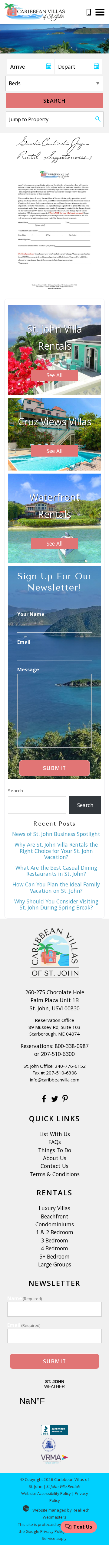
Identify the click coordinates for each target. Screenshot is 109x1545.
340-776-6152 (70, 1066)
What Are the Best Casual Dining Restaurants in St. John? (56, 870)
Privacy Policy (52, 1531)
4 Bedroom (54, 1248)
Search (54, 100)
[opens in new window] (44, 1099)
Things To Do (54, 1150)
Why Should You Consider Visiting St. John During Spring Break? (56, 904)
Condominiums (54, 1224)
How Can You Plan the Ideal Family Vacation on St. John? (56, 887)
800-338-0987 (72, 1046)
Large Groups (54, 1264)
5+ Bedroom (54, 1256)
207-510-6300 (58, 1053)
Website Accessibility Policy (46, 1493)
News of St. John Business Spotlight (56, 834)
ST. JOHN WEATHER (54, 1396)
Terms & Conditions (55, 1174)
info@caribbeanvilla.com (54, 1080)
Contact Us (54, 1166)
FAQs (54, 1142)
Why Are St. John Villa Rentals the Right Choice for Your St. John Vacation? (56, 850)
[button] (100, 12)
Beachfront (54, 1216)
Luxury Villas (54, 1208)
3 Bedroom (54, 1240)
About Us (54, 1158)
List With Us (54, 1134)
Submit (54, 768)
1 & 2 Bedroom (54, 1232)
